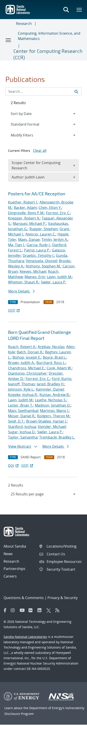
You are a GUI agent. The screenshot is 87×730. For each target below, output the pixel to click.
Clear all (39, 150)
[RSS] (58, 610)
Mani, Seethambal (23, 410)
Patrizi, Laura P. (37, 250)
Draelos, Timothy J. (38, 255)
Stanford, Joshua (22, 426)
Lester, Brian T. (20, 405)
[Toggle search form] (66, 9)
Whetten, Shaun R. (23, 282)
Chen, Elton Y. (50, 207)
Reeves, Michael (33, 271)
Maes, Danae (29, 239)
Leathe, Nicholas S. (50, 400)
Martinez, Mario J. (54, 410)
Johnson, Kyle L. (21, 389)
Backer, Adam (25, 207)
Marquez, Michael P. (29, 223)
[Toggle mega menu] (79, 9)
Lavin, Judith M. (59, 276)
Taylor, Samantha (22, 437)
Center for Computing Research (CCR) (48, 54)
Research (24, 23)
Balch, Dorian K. (30, 352)
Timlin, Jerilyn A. (54, 239)
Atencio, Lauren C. (40, 234)
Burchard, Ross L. (51, 362)
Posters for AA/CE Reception (36, 193)
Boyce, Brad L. (54, 357)
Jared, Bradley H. (50, 384)
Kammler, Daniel (50, 389)
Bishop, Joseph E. (26, 357)
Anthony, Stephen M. (43, 266)
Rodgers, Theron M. (53, 415)
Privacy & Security (63, 597)
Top (73, 724)
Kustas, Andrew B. (54, 394)
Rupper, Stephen (43, 228)
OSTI (11, 310)
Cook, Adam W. (59, 368)
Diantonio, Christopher (27, 373)
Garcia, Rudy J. (38, 244)
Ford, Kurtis (61, 378)
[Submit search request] (76, 91)
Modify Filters (27, 135)
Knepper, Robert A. (24, 218)
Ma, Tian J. (16, 244)
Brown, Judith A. (21, 362)
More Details (19, 291)
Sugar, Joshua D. (21, 431)
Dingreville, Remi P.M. (26, 212)
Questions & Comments (24, 597)
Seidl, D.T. (16, 421)
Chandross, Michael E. (26, 368)
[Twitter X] (49, 610)
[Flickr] (32, 610)
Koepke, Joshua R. (23, 394)
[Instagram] (14, 610)
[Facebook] (5, 610)
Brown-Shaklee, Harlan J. (46, 421)
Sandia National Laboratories (25, 637)
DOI (11, 465)
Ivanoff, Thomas (21, 384)
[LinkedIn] (40, 610)
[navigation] (43, 494)
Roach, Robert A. (22, 346)
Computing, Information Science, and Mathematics (49, 36)
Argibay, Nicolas (51, 346)
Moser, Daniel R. (21, 415)
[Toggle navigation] (8, 40)
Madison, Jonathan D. (53, 405)
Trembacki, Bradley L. (57, 437)
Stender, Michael (52, 426)
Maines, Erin (35, 276)
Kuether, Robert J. (23, 202)
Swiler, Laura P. (53, 282)
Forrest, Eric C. (58, 212)
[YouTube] (23, 610)
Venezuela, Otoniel (41, 260)
